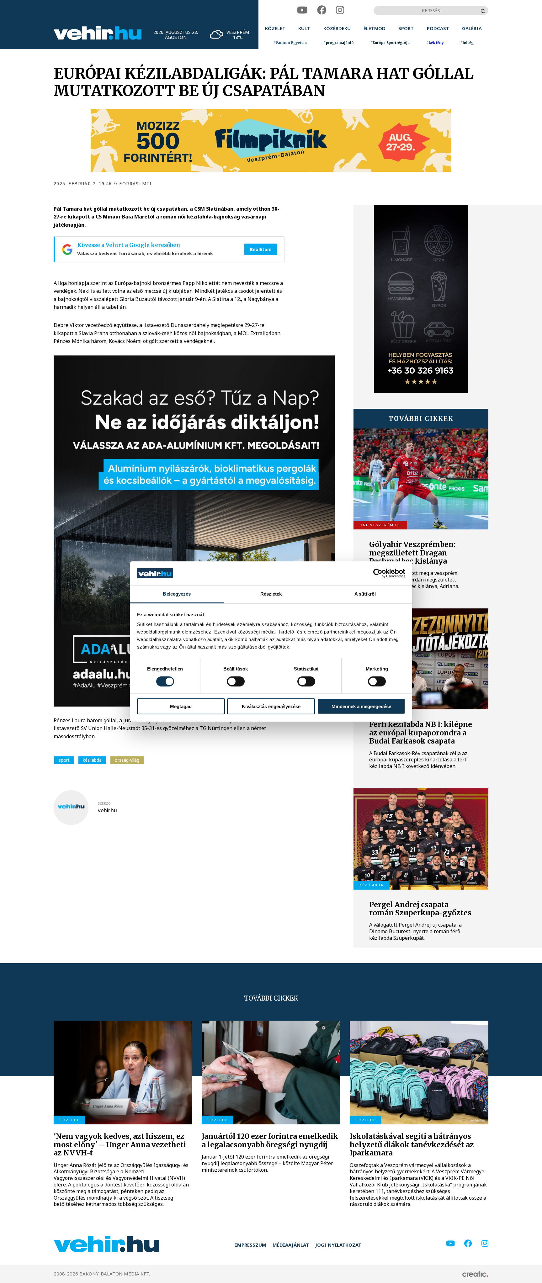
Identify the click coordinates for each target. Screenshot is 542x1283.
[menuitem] (275, 28)
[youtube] (302, 10)
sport (64, 760)
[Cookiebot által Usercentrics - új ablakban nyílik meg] (377, 573)
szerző (104, 803)
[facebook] (322, 10)
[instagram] (340, 10)
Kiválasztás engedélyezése (271, 706)
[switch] (236, 681)
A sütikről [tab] (365, 594)
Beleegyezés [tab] (177, 594)
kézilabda (92, 760)
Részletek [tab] (271, 594)
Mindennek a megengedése (361, 706)
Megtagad (181, 706)
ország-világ (127, 760)
